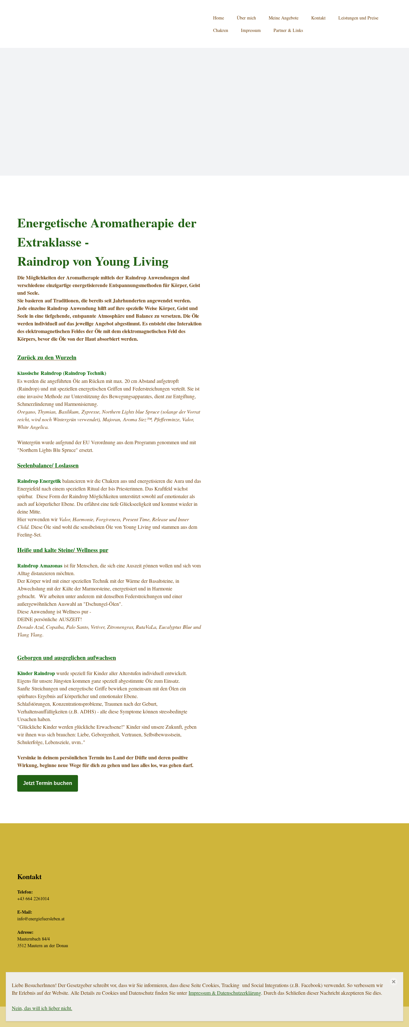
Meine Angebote (283, 18)
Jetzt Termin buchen (47, 783)
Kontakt (318, 18)
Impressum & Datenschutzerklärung (225, 992)
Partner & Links (288, 30)
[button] (393, 981)
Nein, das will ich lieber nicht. (42, 1008)
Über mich (246, 18)
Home (218, 18)
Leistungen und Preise (358, 18)
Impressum (251, 30)
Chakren (220, 30)
